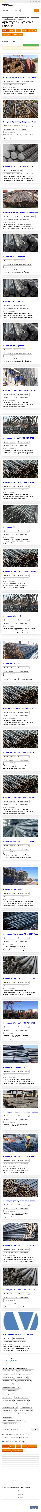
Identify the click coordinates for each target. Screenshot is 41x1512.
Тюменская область (23, 1414)
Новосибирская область (25, 1394)
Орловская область (8, 1400)
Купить (5, 30)
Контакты (20, 1494)
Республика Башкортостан (10, 1407)
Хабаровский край (7, 1417)
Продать (12, 30)
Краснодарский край (23, 1380)
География (17, 1441)
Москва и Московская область (11, 1390)
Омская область (7, 1397)
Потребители (6, 34)
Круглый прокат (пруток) (10, 18)
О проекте (20, 1490)
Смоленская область (24, 1410)
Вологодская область (8, 1374)
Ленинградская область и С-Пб (11, 1387)
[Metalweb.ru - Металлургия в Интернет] (8, 4)
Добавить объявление (32, 45)
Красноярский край (8, 1384)
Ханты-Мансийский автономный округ (13, 1420)
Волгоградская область (25, 1370)
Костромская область (8, 1380)
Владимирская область (9, 1370)
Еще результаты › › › (12, 1361)
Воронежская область (24, 1374)
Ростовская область (26, 1407)
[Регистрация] (36, 1)
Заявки (25, 30)
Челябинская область (8, 1423)
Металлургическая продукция (22, 17)
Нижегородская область (9, 1394)
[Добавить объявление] (31, 1)
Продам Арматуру (28, 81)
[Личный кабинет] (39, 1)
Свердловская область (9, 1410)
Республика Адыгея (21, 1404)
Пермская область (7, 1404)
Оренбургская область (21, 1397)
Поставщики (32, 30)
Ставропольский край (8, 1414)
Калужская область (22, 1377)
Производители (17, 34)
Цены (18, 30)
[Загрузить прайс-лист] (34, 1)
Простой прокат (35, 17)
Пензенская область (22, 1400)
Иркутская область (8, 1377)
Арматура (20, 18)
